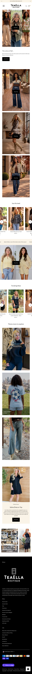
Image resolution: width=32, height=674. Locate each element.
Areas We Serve (5, 645)
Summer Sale (5, 603)
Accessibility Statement (7, 643)
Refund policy (4, 669)
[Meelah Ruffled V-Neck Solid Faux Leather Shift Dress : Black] (16, 301)
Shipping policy (22, 669)
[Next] (30, 222)
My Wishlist (4, 639)
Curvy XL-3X (4, 616)
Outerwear (4, 608)
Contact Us (4, 641)
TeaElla (10, 670)
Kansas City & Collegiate (7, 612)
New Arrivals (4, 601)
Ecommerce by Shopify (21, 670)
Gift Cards (4, 623)
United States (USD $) (9, 651)
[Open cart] (29, 6)
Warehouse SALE (5, 621)
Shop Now (16, 30)
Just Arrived (16, 203)
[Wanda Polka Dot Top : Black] (16, 218)
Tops (3, 606)
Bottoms (4, 614)
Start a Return (5, 634)
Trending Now (16, 286)
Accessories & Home (6, 618)
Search (3, 637)
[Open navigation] (3, 6)
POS (14, 670)
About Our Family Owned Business (9, 630)
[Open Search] (26, 6)
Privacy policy (16, 669)
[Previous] (1, 222)
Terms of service (10, 669)
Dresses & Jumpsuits (6, 610)
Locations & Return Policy (7, 632)
